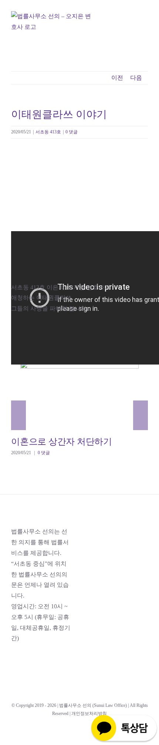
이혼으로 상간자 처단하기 (69, 394)
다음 (136, 77)
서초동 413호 (48, 131)
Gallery (90, 394)
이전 (117, 77)
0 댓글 (71, 131)
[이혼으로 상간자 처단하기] (79, 394)
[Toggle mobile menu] (145, 30)
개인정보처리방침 (89, 713)
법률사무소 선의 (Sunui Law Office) (93, 705)
